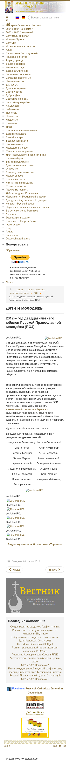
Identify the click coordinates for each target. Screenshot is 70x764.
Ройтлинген (12, 109)
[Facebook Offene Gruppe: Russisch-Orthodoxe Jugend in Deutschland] (9, 687)
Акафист (11, 214)
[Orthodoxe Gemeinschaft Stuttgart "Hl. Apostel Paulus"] (35, 698)
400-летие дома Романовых (22, 193)
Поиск (9, 282)
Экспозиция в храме (18, 217)
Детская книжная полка (19, 165)
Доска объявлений (17, 70)
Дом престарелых (16, 88)
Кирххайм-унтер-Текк (18, 102)
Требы (9, 126)
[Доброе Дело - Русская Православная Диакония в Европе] (35, 712)
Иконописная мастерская (20, 46)
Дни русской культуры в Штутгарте (26, 200)
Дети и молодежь (16, 133)
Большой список (15, 179)
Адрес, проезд (14, 60)
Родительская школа (18, 74)
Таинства (11, 112)
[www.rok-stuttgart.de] (35, 7)
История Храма (15, 39)
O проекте (12, 168)
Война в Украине (15, 63)
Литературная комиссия (20, 172)
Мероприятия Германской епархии (26, 196)
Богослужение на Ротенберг (22, 210)
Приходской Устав (16, 56)
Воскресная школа (17, 140)
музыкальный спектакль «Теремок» (27, 409)
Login (7, 745)
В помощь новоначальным (21, 130)
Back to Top (59, 745)
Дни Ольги (12, 84)
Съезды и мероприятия (19, 151)
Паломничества (15, 81)
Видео (9, 228)
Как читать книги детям (19, 182)
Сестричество (14, 91)
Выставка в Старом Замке (21, 221)
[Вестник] (35, 595)
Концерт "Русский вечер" (20, 203)
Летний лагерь (14, 137)
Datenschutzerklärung (18, 238)
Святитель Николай (17, 35)
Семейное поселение (18, 77)
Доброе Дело (13, 95)
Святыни (11, 42)
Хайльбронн (13, 105)
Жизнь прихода (15, 67)
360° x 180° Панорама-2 (19, 32)
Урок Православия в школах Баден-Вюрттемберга (27, 156)
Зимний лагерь (14, 144)
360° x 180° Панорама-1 (19, 28)
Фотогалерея (13, 224)
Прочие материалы (17, 189)
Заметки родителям (17, 161)
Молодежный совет (17, 147)
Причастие (12, 116)
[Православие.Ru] (35, 705)
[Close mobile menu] (7, 20)
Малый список (14, 175)
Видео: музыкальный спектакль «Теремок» (35, 544)
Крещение (12, 119)
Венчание (11, 123)
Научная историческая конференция (27, 207)
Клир (9, 49)
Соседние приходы (17, 98)
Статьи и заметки (16, 186)
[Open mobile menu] (7, 16)
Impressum (12, 235)
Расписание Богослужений (22, 53)
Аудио (9, 231)
